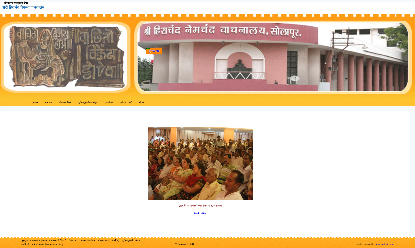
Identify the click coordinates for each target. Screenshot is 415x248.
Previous (198, 213)
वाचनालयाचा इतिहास (38, 240)
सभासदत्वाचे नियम (88, 240)
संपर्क (141, 103)
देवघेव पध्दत (73, 240)
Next (204, 213)
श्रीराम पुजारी (126, 103)
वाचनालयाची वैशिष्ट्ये (57, 240)
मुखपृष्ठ (35, 103)
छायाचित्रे (109, 103)
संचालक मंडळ (65, 103)
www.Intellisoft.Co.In (384, 244)
